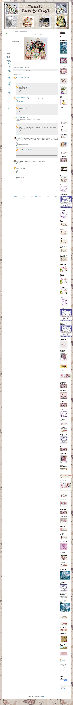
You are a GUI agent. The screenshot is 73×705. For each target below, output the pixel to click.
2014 (8, 60)
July (8, 108)
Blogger (43, 696)
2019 (8, 53)
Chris (17, 137)
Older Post (55, 196)
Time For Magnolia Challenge (18, 67)
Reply (17, 82)
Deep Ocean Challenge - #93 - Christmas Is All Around (22, 66)
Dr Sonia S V (18, 97)
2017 (8, 56)
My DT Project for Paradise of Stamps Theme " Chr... (9, 80)
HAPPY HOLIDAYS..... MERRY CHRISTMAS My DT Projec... (9, 66)
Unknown (20, 86)
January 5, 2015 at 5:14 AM (23, 117)
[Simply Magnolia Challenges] (66, 207)
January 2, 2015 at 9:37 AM (25, 97)
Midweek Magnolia (17, 65)
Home (36, 196)
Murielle (17, 117)
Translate (63, 688)
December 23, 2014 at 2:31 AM (24, 77)
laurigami (17, 77)
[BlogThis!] (26, 70)
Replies (18, 84)
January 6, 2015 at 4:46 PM (22, 137)
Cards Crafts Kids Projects (20, 101)
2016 (8, 57)
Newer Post (15, 196)
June (9, 109)
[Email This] (25, 70)
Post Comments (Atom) (21, 198)
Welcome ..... (10, 5)
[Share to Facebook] (28, 70)
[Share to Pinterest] (29, 70)
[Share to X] (27, 70)
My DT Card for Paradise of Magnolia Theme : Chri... (9, 95)
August (9, 107)
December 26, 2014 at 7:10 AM (28, 86)
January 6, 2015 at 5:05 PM (28, 149)
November (9, 99)
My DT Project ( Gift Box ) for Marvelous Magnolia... (9, 73)
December (9, 61)
